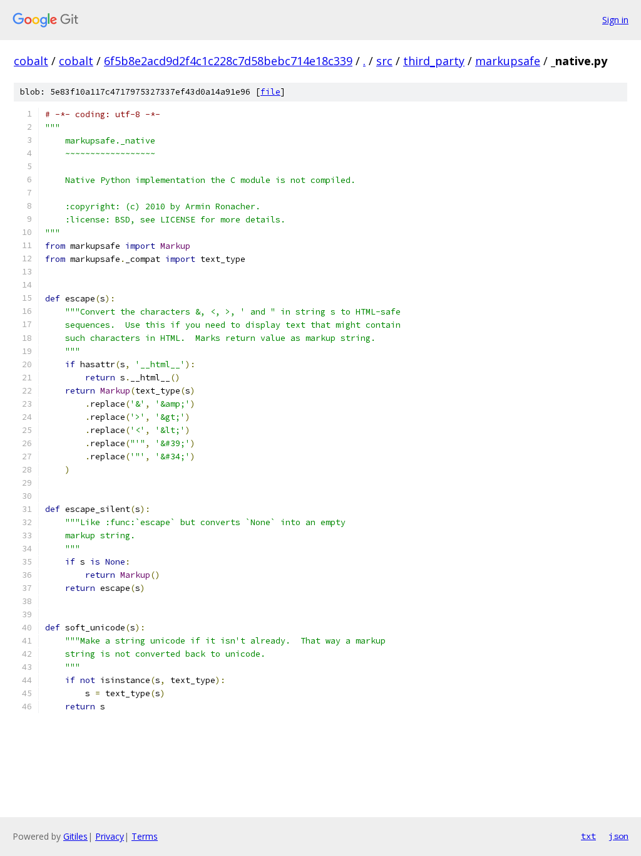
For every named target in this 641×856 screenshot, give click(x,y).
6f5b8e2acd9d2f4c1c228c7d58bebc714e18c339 (228, 60)
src (384, 60)
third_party (433, 60)
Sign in (615, 20)
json (618, 836)
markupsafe (507, 60)
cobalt (31, 60)
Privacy (109, 836)
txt (588, 836)
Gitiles (75, 836)
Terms (144, 836)
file (270, 91)
